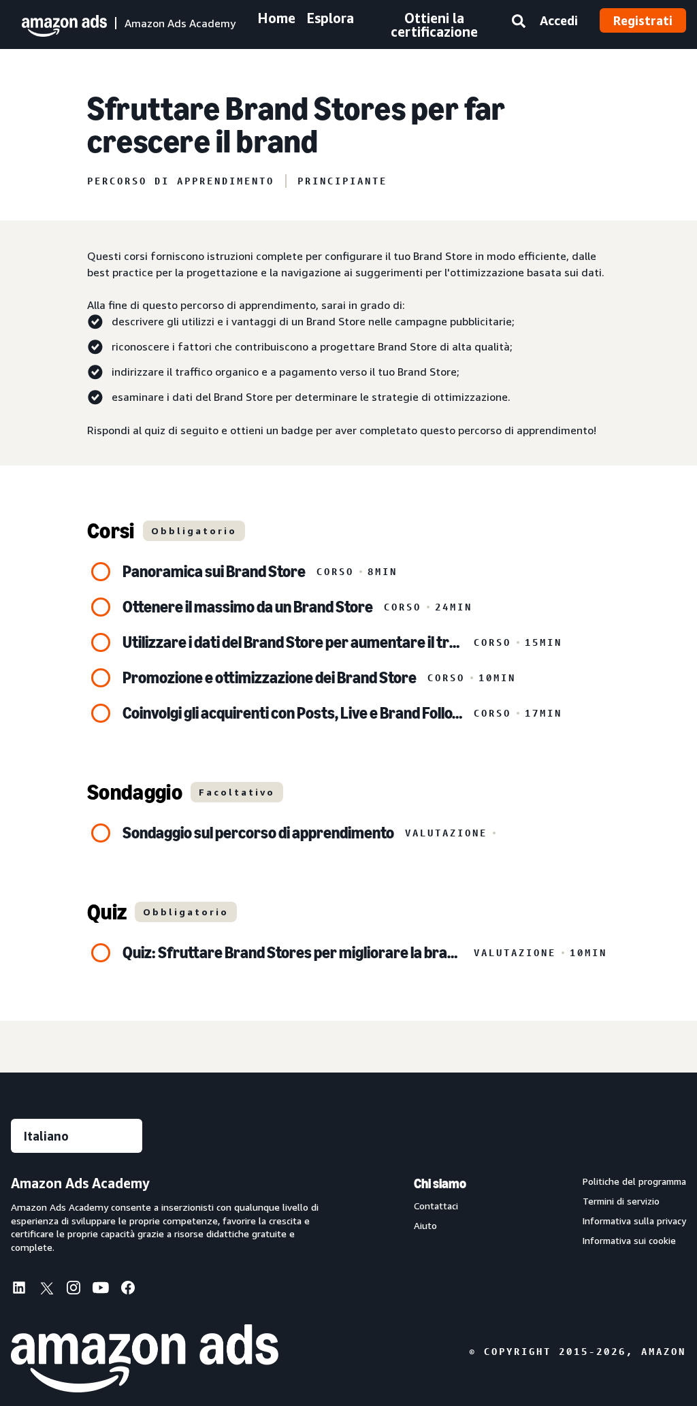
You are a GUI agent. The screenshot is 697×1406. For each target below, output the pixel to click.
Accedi (559, 20)
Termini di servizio (621, 1201)
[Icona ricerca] (518, 24)
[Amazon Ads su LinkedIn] (19, 1290)
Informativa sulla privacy (634, 1220)
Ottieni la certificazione (434, 24)
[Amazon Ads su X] (46, 1290)
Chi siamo (440, 1183)
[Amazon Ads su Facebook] (128, 1290)
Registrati (642, 20)
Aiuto (425, 1225)
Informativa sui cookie (629, 1240)
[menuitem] (24, 1289)
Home (276, 18)
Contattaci (436, 1205)
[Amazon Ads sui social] (101, 1290)
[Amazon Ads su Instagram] (73, 1290)
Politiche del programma (634, 1181)
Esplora (330, 18)
